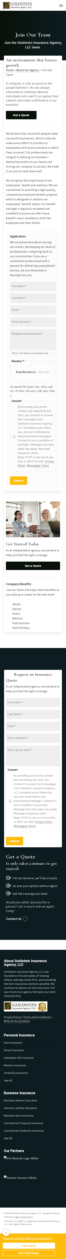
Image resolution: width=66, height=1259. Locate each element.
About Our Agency (27, 70)
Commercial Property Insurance (23, 1123)
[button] (61, 5)
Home (10, 70)
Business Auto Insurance (19, 1115)
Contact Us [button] (13, 919)
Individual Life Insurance (19, 1058)
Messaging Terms (38, 465)
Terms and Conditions (36, 1017)
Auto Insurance (13, 1042)
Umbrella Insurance (16, 1073)
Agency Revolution (24, 1217)
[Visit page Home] (17, 5)
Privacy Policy (43, 821)
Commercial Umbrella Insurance (24, 1130)
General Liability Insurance (20, 1108)
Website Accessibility (17, 1021)
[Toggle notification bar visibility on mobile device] (6, 1232)
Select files (43, 372)
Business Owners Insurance (20, 1100)
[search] (54, 5)
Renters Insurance (15, 1065)
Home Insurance (14, 1050)
